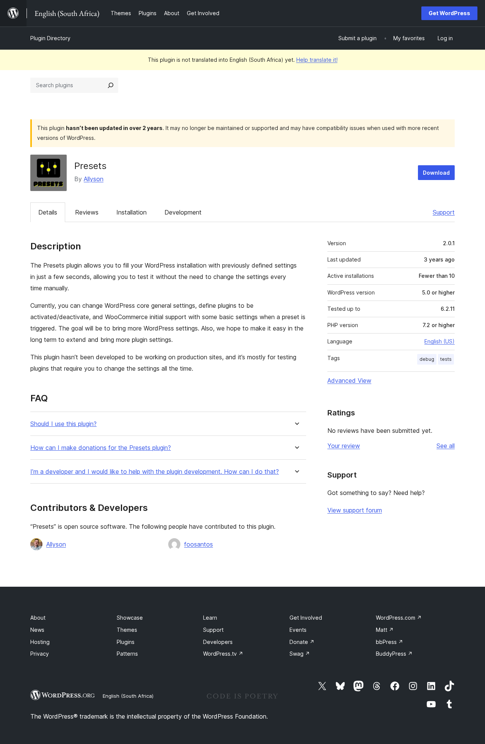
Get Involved (305, 617)
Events (298, 630)
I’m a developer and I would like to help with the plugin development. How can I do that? (154, 471)
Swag (299, 653)
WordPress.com (399, 617)
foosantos (198, 544)
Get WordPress (449, 13)
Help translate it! (317, 59)
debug (426, 359)
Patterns (127, 653)
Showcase (130, 617)
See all (445, 446)
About (37, 617)
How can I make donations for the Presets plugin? (100, 447)
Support (444, 212)
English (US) (439, 341)
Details (47, 212)
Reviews (87, 212)
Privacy (39, 653)
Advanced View (349, 380)
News (37, 630)
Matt (385, 630)
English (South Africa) (128, 696)
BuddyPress (394, 653)
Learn (210, 617)
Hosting (40, 642)
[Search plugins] (110, 85)
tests (446, 359)
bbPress (389, 642)
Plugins (126, 642)
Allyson (93, 179)
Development (183, 212)
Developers (218, 642)
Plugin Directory (50, 38)
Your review (343, 446)
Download (436, 172)
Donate (301, 642)
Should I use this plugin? (63, 424)
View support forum (354, 510)
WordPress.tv (223, 653)
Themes (127, 630)
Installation (131, 212)
